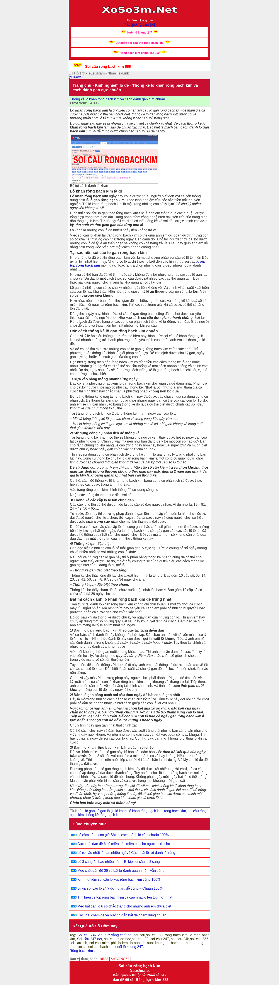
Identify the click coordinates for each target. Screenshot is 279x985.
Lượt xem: (78, 103)
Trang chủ (82, 85)
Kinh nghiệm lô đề (112, 85)
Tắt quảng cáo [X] (139, 24)
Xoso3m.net (140, 970)
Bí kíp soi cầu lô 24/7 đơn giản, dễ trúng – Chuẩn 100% (120, 888)
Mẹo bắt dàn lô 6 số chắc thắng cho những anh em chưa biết (124, 906)
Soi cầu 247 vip (89, 935)
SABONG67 (120, 959)
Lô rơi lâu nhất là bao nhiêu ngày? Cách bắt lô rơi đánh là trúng (126, 853)
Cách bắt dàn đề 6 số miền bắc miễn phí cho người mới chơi (124, 844)
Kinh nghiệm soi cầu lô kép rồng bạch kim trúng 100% (118, 879)
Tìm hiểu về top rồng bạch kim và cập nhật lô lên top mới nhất (124, 897)
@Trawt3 (76, 77)
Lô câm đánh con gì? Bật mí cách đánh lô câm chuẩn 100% (123, 835)
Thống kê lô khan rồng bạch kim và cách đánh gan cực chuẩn (117, 99)
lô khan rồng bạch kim (145, 811)
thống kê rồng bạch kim (103, 815)
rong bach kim (175, 811)
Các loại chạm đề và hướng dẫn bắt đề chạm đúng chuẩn (121, 915)
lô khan (121, 811)
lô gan (90, 811)
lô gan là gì (105, 811)
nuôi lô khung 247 (129, 947)
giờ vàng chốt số (118, 935)
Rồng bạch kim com (85, 951)
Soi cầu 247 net (89, 939)
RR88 (104, 959)
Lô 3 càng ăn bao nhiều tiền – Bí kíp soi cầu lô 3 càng (118, 861)
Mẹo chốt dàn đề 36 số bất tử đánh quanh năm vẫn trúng (121, 870)
